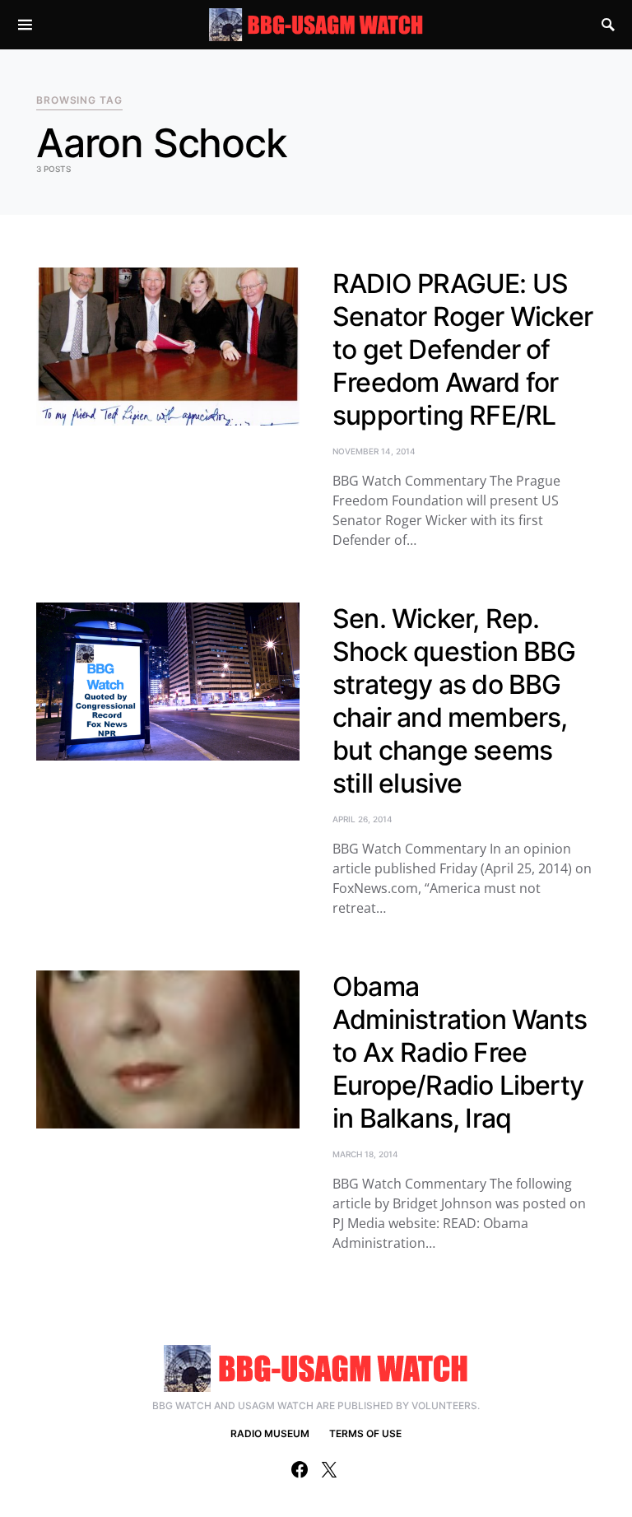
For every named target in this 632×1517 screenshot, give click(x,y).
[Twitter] (329, 1469)
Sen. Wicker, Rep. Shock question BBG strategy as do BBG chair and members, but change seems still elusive (454, 701)
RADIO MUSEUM (269, 1433)
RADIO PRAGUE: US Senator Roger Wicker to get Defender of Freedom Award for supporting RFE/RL (462, 349)
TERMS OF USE (365, 1433)
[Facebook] (299, 1469)
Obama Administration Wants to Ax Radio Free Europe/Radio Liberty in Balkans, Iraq (459, 1052)
